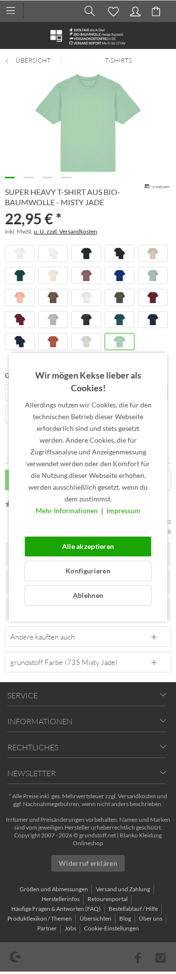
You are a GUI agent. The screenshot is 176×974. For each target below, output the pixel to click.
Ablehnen (88, 595)
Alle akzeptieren (88, 546)
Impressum (123, 510)
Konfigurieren (88, 571)
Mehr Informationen (67, 510)
